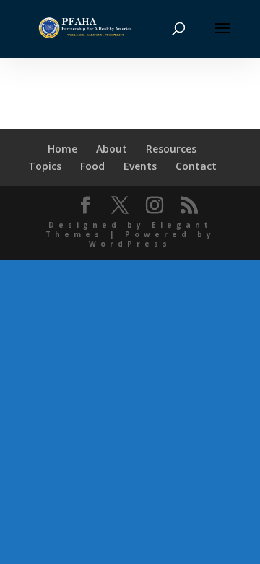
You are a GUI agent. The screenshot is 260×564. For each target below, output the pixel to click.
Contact (196, 166)
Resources (171, 148)
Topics (44, 166)
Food (92, 166)
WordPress (130, 244)
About (111, 148)
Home (62, 148)
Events (140, 166)
